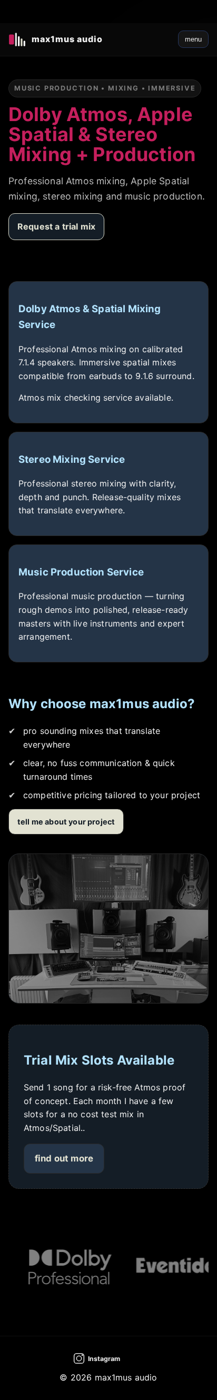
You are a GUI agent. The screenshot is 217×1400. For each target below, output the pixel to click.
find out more (64, 1158)
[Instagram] (108, 1358)
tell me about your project (66, 821)
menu (193, 39)
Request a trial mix (56, 226)
